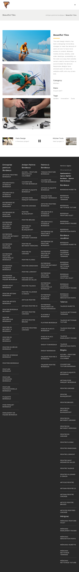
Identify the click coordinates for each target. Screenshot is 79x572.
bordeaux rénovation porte (68, 230)
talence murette (67, 306)
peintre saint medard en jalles (67, 461)
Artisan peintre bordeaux (55, 15)
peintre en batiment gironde (68, 419)
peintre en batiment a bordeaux (7, 329)
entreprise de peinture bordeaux (9, 214)
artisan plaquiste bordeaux (67, 373)
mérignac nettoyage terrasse (64, 552)
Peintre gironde (29, 206)
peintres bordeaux (11, 363)
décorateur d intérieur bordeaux (8, 184)
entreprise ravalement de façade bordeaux (10, 277)
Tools (73, 98)
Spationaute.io (65, 173)
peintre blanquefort (65, 395)
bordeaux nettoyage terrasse (64, 197)
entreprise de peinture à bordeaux (9, 204)
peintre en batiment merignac (68, 427)
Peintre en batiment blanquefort (27, 228)
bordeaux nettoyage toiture (68, 206)
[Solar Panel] (26, 45)
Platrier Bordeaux (49, 323)
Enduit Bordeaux (48, 351)
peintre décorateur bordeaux (8, 319)
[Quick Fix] (26, 79)
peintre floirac (28, 260)
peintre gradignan (30, 266)
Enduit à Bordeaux (49, 345)
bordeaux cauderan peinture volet (66, 276)
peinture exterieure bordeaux (7, 379)
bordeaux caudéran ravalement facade (68, 286)
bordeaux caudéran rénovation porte (68, 296)
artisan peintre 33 (29, 306)
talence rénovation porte (68, 345)
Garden (56, 98)
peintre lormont (29, 272)
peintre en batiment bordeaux (7, 339)
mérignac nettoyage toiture (68, 561)
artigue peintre (28, 300)
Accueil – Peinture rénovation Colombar (29, 174)
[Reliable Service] (26, 113)
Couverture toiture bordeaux (68, 365)
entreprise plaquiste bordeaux (7, 267)
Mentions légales (65, 165)
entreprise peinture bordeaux (7, 246)
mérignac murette (68, 545)
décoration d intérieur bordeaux (8, 194)
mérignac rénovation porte (68, 538)
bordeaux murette (68, 189)
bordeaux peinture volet (66, 214)
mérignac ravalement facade (68, 530)
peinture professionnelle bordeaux (10, 389)
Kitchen (56, 83)
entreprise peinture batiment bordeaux (10, 236)
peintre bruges (28, 220)
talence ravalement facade (68, 337)
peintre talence (29, 286)
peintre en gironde (64, 435)
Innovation (65, 98)
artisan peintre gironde (67, 495)
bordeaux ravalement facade (68, 222)
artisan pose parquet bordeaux (68, 381)
